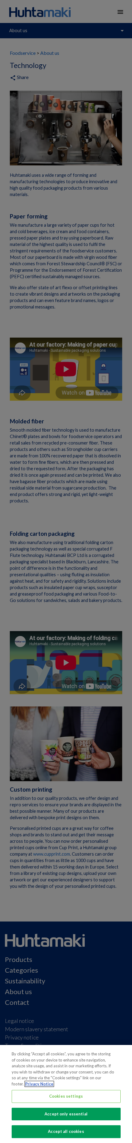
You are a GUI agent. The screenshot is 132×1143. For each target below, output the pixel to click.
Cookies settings (66, 1096)
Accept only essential (66, 1113)
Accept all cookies (66, 1131)
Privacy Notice (39, 1083)
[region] (66, 1094)
